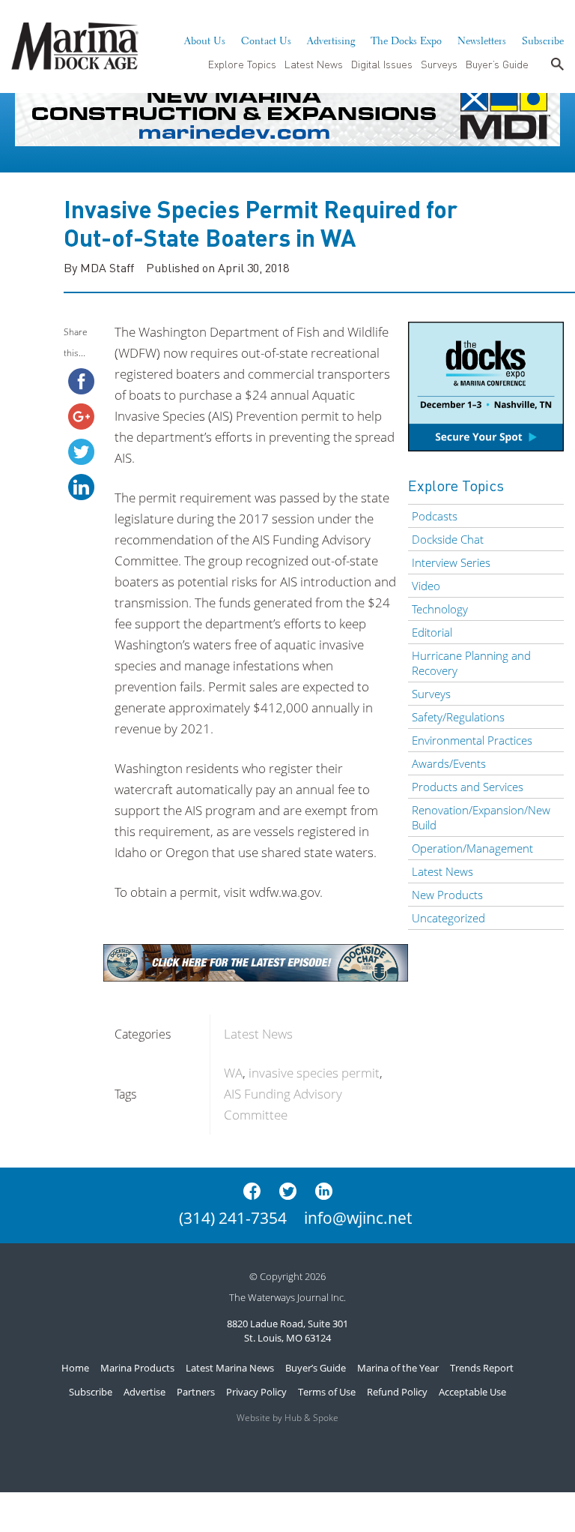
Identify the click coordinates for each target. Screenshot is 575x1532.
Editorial (432, 632)
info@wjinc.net (358, 1217)
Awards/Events (449, 763)
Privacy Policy (256, 1392)
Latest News (314, 63)
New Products (447, 894)
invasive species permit (314, 1072)
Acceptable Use (472, 1392)
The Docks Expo (406, 39)
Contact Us (266, 39)
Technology (440, 608)
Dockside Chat (448, 539)
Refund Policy (397, 1392)
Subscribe (543, 39)
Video (426, 585)
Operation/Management (472, 848)
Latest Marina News (230, 1368)
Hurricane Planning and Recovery (471, 663)
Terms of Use (327, 1392)
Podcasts (434, 515)
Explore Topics (242, 63)
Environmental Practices (472, 740)
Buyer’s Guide (497, 63)
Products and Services (467, 786)
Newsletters (481, 39)
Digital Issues (382, 63)
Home (75, 1368)
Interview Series (451, 562)
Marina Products (137, 1368)
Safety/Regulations (458, 716)
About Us (204, 39)
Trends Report (482, 1368)
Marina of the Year (398, 1368)
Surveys (439, 63)
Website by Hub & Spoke (287, 1417)
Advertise (144, 1392)
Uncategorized (448, 917)
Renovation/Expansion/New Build (481, 817)
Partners (196, 1392)
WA (233, 1072)
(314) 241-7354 (233, 1217)
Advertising (331, 39)
